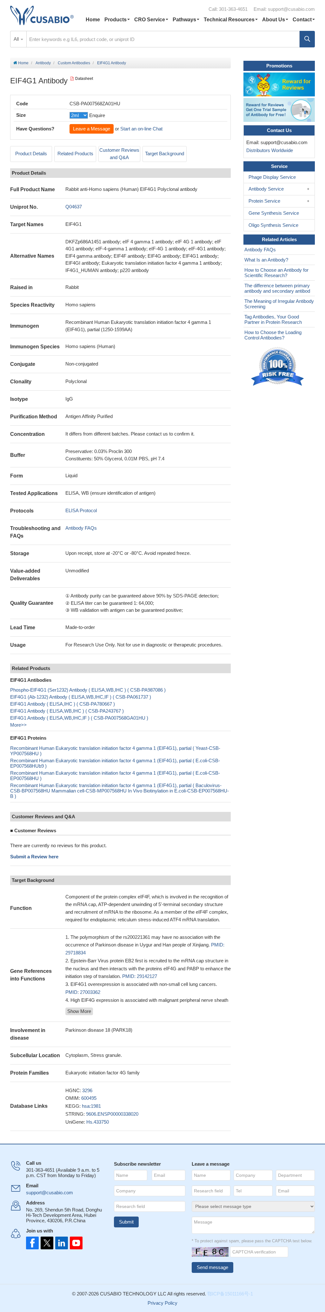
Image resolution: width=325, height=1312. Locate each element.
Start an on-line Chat (141, 128)
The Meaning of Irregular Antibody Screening (279, 303)
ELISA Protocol (81, 510)
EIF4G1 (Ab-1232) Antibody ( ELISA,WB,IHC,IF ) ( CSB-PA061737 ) (80, 697)
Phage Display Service (272, 177)
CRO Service (149, 19)
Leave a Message (91, 128)
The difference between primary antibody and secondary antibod (277, 288)
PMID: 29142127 (139, 976)
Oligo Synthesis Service (273, 225)
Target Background (164, 153)
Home (93, 19)
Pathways (184, 19)
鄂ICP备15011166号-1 (230, 1293)
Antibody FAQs (81, 528)
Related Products (75, 153)
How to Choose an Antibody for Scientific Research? (276, 272)
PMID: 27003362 (82, 992)
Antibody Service (266, 189)
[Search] (307, 39)
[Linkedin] (60, 1243)
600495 (88, 1098)
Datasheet (84, 78)
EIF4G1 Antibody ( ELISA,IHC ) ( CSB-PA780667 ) (62, 704)
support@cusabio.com (291, 9)
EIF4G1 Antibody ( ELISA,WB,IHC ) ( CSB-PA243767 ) (67, 711)
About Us (273, 19)
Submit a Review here (34, 856)
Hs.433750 (97, 1122)
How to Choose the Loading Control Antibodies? (273, 335)
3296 (87, 1090)
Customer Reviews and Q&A (119, 153)
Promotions (279, 65)
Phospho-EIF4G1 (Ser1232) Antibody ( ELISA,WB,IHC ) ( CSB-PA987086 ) (88, 690)
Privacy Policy (162, 1303)
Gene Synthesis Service (274, 213)
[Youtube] (74, 1243)
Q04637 (73, 206)
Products (115, 19)
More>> (18, 725)
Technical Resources (229, 19)
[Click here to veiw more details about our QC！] (278, 367)
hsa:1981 (91, 1106)
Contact (302, 19)
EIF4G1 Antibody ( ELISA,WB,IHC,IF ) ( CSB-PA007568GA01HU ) (79, 718)
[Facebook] (32, 1243)
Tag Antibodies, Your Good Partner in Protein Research (273, 319)
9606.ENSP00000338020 (112, 1114)
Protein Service (264, 201)
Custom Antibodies (74, 63)
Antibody (43, 63)
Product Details (31, 153)
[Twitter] (46, 1243)
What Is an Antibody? (266, 259)
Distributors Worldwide (268, 150)
